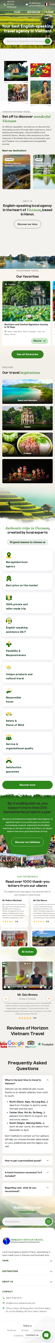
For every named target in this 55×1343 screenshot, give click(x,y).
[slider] (12, 987)
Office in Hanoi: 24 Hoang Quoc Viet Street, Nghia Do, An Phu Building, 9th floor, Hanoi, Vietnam (28, 1310)
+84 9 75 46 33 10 (13, 1298)
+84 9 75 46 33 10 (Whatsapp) (11, 4)
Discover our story (27, 224)
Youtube (25, 1330)
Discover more (27, 785)
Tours (17, 12)
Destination (33, 12)
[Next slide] (49, 998)
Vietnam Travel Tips (48, 15)
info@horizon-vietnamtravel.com (37, 4)
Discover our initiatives (27, 842)
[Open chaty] (46, 1335)
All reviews (27, 951)
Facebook (11, 1330)
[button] (25, 963)
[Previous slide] (6, 998)
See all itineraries (27, 354)
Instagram (38, 1330)
